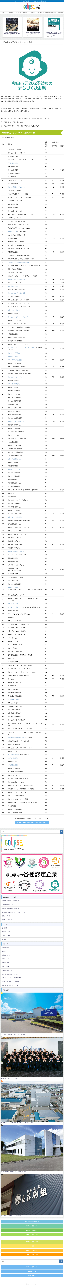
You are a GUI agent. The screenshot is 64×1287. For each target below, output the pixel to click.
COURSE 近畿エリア (32, 1243)
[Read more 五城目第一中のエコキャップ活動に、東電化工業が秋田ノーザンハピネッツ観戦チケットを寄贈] (32, 24)
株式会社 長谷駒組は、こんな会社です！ (12, 1217)
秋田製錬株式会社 (13, 287)
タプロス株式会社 (13, 759)
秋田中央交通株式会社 (14, 460)
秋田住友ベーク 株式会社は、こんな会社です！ (13, 1173)
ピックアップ (6, 933)
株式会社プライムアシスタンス (17, 589)
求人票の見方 (5, 960)
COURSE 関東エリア (32, 1231)
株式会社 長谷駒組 (14, 354)
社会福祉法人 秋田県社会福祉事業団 (19, 263)
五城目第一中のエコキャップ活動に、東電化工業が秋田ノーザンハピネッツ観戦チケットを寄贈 (32, 34)
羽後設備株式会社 (13, 164)
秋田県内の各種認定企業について (10, 902)
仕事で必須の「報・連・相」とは (10, 987)
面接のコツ (5, 952)
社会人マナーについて (8, 968)
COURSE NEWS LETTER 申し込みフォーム (13, 913)
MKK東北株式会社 (13, 756)
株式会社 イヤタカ (14, 470)
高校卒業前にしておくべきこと (10, 975)
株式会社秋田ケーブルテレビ (16, 188)
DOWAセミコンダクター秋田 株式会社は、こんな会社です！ (17, 1123)
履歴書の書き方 (6, 956)
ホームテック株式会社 (14, 608)
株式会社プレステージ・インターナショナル (21, 349)
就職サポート (6, 937)
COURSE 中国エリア (32, 1247)
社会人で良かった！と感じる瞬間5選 (11, 979)
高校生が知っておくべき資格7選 (10, 983)
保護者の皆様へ (6, 964)
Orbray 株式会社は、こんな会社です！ (11, 1079)
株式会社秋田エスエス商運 (16, 552)
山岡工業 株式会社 (14, 385)
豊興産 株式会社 (13, 605)
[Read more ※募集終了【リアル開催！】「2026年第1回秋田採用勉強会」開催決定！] (11, 24)
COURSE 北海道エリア (32, 1223)
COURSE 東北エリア (32, 1227)
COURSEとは (32, 1272)
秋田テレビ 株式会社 (14, 311)
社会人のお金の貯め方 (8, 971)
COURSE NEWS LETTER (50, 12)
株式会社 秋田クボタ (14, 358)
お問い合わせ (32, 1276)
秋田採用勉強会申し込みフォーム (10, 909)
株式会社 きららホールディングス (18, 318)
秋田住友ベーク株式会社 (15, 518)
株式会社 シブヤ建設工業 (16, 423)
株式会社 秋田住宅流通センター (18, 280)
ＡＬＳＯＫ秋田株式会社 (15, 361)
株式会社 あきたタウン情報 (16, 294)
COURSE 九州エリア (32, 1255)
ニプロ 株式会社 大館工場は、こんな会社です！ (13, 1035)
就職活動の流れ (6, 949)
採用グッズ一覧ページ (8, 917)
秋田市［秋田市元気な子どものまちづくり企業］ (32, 824)
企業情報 (5, 929)
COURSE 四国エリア (32, 1251)
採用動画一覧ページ (7, 921)
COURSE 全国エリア (32, 1268)
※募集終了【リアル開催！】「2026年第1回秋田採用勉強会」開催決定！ (11, 34)
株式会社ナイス (12, 233)
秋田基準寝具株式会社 (14, 701)
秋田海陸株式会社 (13, 766)
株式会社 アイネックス (15, 378)
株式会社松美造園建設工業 (16, 739)
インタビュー (6, 940)
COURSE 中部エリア (32, 1235)
